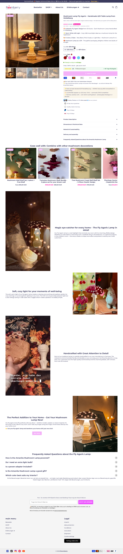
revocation (67, 531)
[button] (57, 40)
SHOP (7, 525)
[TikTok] (11, 551)
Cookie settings (69, 536)
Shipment (67, 533)
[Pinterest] (19, 551)
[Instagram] (15, 551)
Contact (86, 7)
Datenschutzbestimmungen (60, 510)
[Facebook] (7, 551)
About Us (59, 7)
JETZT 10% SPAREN (85, 502)
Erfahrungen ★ (73, 7)
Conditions (67, 528)
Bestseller (38, 7)
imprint (66, 522)
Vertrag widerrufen (72, 541)
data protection (69, 525)
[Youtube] (23, 551)
